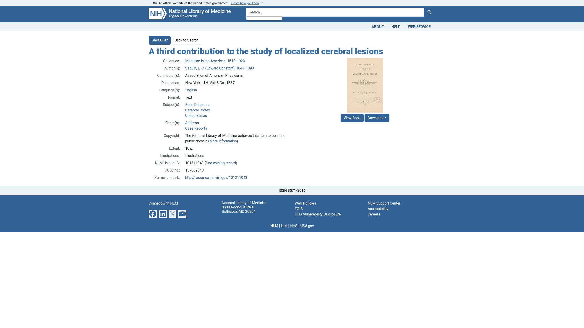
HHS (293, 226)
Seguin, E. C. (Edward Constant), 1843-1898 (219, 68)
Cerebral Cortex (197, 110)
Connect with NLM (163, 203)
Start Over (160, 40)
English (191, 90)
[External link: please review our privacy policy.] (153, 213)
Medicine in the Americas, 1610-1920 (215, 61)
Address (192, 123)
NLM (274, 226)
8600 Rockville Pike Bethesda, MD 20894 (239, 209)
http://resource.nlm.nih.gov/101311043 (216, 177)
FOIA (299, 209)
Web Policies (305, 203)
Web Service (419, 27)
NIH (284, 226)
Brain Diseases (197, 104)
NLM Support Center (384, 203)
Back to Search (186, 40)
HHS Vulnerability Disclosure (318, 214)
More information (223, 141)
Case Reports (196, 128)
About (378, 27)
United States (196, 115)
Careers (374, 214)
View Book (352, 118)
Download (375, 118)
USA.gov (307, 226)
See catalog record (221, 163)
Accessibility (378, 209)
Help (396, 27)
